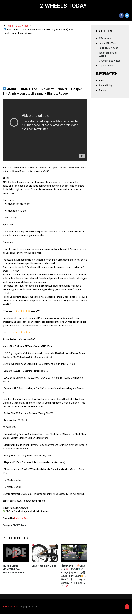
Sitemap (103, 90)
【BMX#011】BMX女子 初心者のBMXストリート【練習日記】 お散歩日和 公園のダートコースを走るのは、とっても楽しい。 (74, 576)
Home (10, 26)
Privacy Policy (105, 85)
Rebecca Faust (21, 518)
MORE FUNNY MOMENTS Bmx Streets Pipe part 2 (13, 569)
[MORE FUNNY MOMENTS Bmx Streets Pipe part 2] (16, 553)
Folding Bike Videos (108, 48)
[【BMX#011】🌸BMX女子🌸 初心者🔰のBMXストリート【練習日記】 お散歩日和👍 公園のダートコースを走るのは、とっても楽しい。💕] (74, 553)
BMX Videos (22, 26)
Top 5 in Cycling (106, 65)
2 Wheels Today (63, 6)
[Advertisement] (45, 59)
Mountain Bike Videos (109, 60)
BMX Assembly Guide (44, 565)
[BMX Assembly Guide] (45, 553)
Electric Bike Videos (108, 43)
